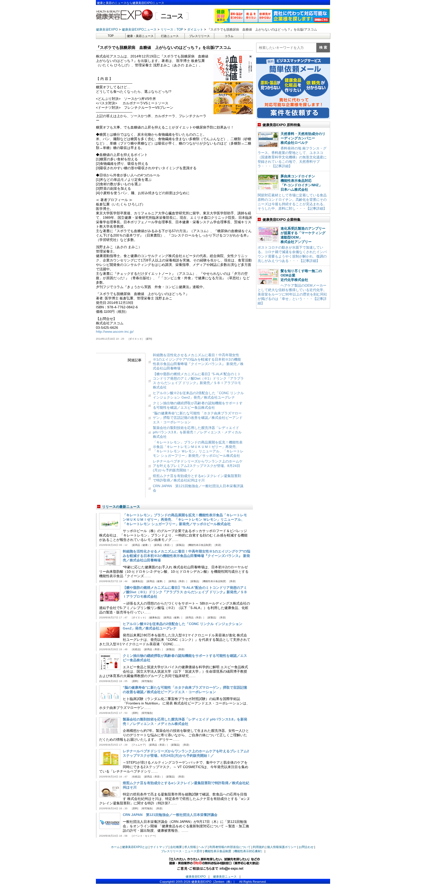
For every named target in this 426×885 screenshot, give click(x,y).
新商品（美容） (163, 545)
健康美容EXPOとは (135, 847)
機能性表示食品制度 (200, 545)
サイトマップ (159, 847)
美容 (217, 545)
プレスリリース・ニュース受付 (181, 851)
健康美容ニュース (225, 876)
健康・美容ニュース (140, 36)
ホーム (115, 847)
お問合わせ (306, 847)
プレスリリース (199, 36)
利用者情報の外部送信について (230, 847)
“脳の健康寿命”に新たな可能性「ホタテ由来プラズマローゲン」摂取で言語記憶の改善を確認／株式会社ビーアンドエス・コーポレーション (198, 417)
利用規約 (259, 847)
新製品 (180, 545)
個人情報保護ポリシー (282, 847)
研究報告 (147, 681)
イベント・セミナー (144, 835)
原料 (135, 681)
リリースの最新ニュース (121, 507)
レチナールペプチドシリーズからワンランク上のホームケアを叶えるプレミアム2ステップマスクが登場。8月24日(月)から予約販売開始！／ (198, 465)
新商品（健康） (141, 545)
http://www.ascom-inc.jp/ (115, 331)
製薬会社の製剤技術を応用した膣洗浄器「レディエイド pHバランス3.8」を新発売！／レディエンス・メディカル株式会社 (197, 432)
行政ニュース (170, 36)
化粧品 (136, 649)
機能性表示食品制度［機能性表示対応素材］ (234, 851)
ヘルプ (202, 847)
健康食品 (137, 581)
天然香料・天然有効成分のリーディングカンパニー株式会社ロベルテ (303, 138)
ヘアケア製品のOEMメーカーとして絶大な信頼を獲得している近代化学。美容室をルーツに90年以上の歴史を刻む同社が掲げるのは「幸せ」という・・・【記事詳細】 (292, 294)
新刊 (148, 338)
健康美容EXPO (196, 876)
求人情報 (190, 847)
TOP (111, 35)
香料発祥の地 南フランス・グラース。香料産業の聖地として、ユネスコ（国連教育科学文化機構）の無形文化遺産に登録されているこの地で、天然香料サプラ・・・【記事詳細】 (292, 157)
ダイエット (135, 338)
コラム (229, 36)
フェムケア (139, 744)
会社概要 (176, 847)
